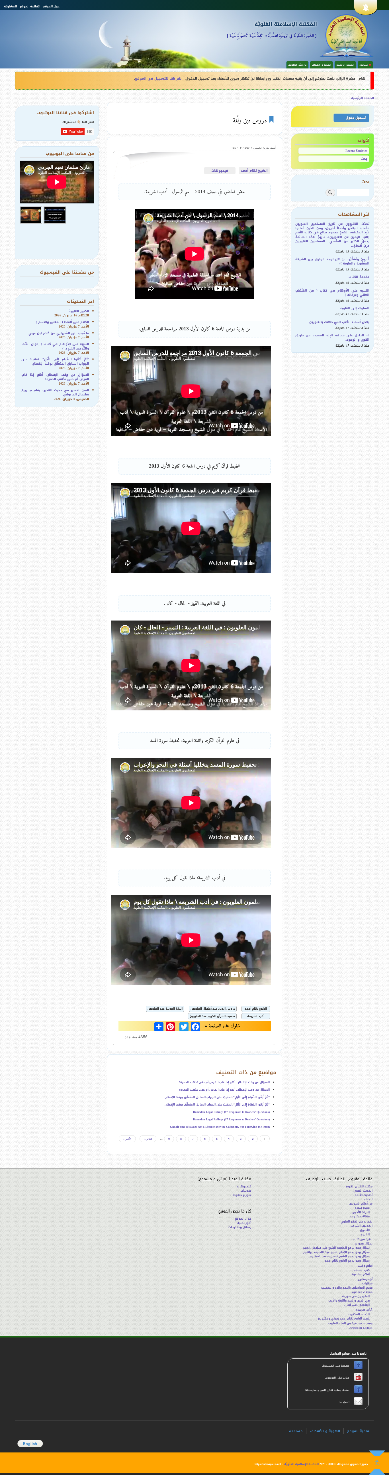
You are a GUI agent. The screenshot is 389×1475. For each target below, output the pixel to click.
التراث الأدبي (361, 1212)
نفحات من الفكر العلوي (356, 1221)
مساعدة (296, 1431)
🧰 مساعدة (365, 65)
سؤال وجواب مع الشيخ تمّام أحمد (347, 1260)
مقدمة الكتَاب (359, 277)
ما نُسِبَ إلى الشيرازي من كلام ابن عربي (58, 333)
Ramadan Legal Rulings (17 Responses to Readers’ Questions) (231, 1112)
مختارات (367, 1283)
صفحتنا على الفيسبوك (336, 1365)
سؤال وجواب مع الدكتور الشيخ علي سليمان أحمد (336, 1247)
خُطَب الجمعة (363, 1310)
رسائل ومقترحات (239, 1227)
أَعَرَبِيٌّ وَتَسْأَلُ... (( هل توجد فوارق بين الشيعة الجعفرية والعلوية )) (332, 261)
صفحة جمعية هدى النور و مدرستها (327, 1390)
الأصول (365, 1230)
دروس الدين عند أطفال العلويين (213, 1008)
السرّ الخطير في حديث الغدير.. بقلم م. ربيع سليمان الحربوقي (55, 392)
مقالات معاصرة (362, 1292)
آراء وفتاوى (364, 1279)
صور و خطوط (242, 1195)
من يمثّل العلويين (297, 65)
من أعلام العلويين (360, 1203)
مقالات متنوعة (360, 1216)
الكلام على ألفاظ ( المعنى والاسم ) (62, 322)
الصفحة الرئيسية (345, 65)
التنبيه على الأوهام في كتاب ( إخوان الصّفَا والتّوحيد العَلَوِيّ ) (55, 346)
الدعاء (368, 1199)
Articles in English (360, 1327)
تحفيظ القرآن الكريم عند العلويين (212, 1016)
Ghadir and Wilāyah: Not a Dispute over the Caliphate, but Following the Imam (220, 1127)
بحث (364, 159)
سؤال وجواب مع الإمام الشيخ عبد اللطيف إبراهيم (336, 1252)
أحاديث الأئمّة (363, 1195)
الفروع (365, 1234)
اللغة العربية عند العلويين (165, 1008)
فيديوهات (219, 170)
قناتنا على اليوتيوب (336, 1377)
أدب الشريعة (255, 1016)
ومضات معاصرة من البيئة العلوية (350, 1323)
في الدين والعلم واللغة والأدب (349, 1300)
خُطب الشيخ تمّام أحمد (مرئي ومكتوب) (344, 1318)
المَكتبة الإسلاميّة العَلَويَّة (286, 24)
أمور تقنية (244, 1223)
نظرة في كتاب (362, 1239)
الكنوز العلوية (79, 311)
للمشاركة (10, 6)
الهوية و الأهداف (321, 65)
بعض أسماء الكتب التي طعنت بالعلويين (339, 322)
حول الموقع (51, 6)
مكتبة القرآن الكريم (359, 1186)
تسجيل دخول (356, 118)
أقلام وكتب (365, 1265)
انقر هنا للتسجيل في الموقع (159, 78)
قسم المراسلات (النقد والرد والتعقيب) (346, 1287)
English (30, 1443)
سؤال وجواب (363, 1243)
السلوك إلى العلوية (354, 308)
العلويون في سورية (356, 1296)
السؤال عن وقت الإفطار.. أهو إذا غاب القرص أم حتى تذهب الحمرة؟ (224, 1082)
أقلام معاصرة (361, 1274)
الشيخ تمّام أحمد (254, 170)
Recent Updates (356, 151)
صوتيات (246, 1190)
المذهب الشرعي (361, 1226)
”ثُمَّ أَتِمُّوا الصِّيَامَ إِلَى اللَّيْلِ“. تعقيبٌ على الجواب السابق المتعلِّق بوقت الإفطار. (217, 1097)
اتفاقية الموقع (30, 6)
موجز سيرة (362, 1208)
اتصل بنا (344, 1402)
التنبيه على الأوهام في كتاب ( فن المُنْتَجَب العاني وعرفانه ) (332, 293)
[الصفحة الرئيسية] (346, 35)
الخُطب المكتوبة (359, 1314)
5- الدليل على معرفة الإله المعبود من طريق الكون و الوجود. (332, 337)
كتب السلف (362, 1270)
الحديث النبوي (362, 1190)
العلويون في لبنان (357, 1305)
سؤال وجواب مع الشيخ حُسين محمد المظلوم (340, 1256)
